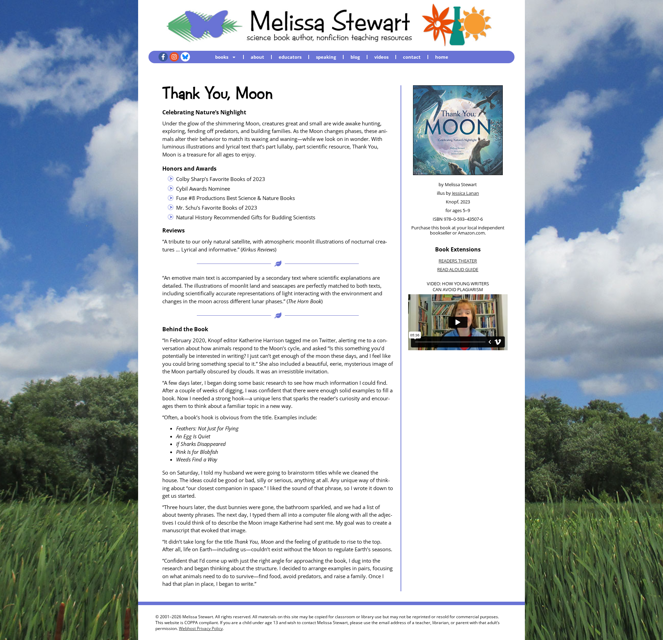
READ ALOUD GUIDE (457, 269)
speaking (326, 57)
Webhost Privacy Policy (201, 628)
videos (381, 57)
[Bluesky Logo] (185, 56)
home (441, 57)
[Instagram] (174, 56)
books (221, 57)
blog (355, 57)
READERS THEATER (458, 261)
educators (290, 57)
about (257, 57)
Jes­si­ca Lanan (465, 193)
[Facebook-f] (163, 56)
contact (412, 57)
